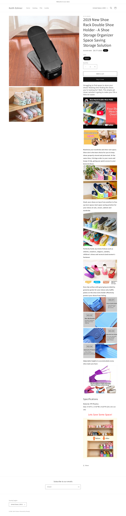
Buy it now (100, 79)
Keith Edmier (16, 511)
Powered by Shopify (25, 511)
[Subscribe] (78, 487)
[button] (111, 8)
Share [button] (87, 465)
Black (87, 58)
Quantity (85, 63)
